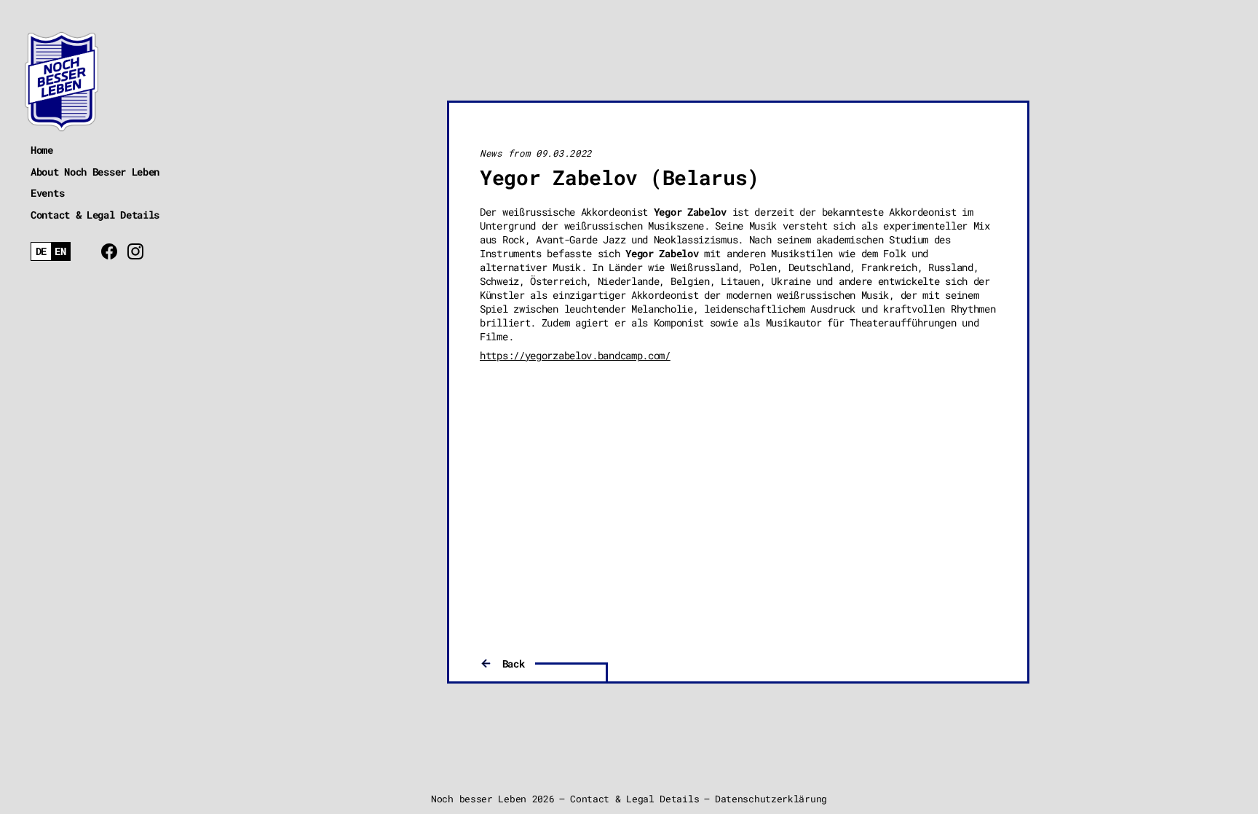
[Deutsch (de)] (41, 252)
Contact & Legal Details (95, 215)
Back (513, 663)
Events (47, 193)
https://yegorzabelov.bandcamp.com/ (575, 355)
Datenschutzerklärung (771, 799)
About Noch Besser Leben (95, 172)
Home (42, 150)
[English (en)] (61, 252)
